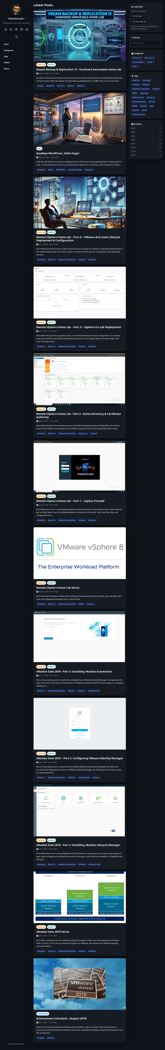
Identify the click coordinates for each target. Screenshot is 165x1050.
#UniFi (144, 110)
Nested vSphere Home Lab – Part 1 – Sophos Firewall (70, 501)
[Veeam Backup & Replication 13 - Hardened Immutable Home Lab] (80, 35)
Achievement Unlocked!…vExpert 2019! (61, 1018)
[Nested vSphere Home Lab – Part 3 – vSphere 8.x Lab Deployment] (80, 292)
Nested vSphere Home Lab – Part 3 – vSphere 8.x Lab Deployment (78, 327)
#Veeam (40, 86)
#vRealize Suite (94, 691)
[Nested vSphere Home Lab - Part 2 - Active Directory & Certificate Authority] (80, 379)
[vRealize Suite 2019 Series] (80, 897)
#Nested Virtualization (67, 260)
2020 (133, 143)
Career (150, 62)
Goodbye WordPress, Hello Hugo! (57, 153)
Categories (8, 50)
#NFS (152, 106)
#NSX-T (81, 604)
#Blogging (41, 170)
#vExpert (82, 260)
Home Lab (41, 65)
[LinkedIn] (27, 29)
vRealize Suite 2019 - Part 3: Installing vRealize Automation (74, 671)
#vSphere (96, 778)
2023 (133, 140)
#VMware (80, 86)
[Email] (6, 29)
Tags (6, 56)
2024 (133, 136)
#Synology (144, 93)
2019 (133, 147)
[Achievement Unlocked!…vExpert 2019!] (80, 984)
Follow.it (134, 29)
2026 (133, 128)
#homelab (50, 86)
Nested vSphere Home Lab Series (57, 587)
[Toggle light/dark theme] (16, 36)
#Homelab (147, 80)
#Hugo (50, 170)
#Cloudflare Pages (75, 170)
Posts (6, 44)
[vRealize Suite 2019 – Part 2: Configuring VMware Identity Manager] (80, 724)
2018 (133, 151)
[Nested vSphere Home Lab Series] (80, 553)
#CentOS (143, 106)
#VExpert (156, 89)
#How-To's (61, 86)
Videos (7, 62)
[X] (11, 29)
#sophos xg (83, 433)
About (6, 68)
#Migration (89, 170)
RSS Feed (138, 16)
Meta (39, 149)
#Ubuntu (135, 110)
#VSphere (146, 85)
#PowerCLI (151, 97)
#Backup (70, 86)
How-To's (51, 65)
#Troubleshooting (139, 102)
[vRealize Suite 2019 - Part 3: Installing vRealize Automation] (80, 637)
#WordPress (60, 170)
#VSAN (134, 106)
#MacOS (152, 102)
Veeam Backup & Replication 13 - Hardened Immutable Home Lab (78, 69)
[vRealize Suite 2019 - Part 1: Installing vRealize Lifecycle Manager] (80, 810)
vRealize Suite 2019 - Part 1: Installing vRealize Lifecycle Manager (78, 845)
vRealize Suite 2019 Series (52, 931)
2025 (133, 132)
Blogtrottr (143, 29)
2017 (133, 155)
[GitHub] (21, 29)
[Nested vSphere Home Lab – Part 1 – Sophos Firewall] (80, 466)
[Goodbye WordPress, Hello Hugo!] (80, 119)
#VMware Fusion (138, 114)
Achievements (42, 1014)
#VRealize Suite (138, 97)
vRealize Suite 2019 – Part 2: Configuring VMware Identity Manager (79, 758)
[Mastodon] (16, 29)
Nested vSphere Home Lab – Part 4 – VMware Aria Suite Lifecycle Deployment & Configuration (78, 238)
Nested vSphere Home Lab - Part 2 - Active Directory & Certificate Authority (78, 415)
